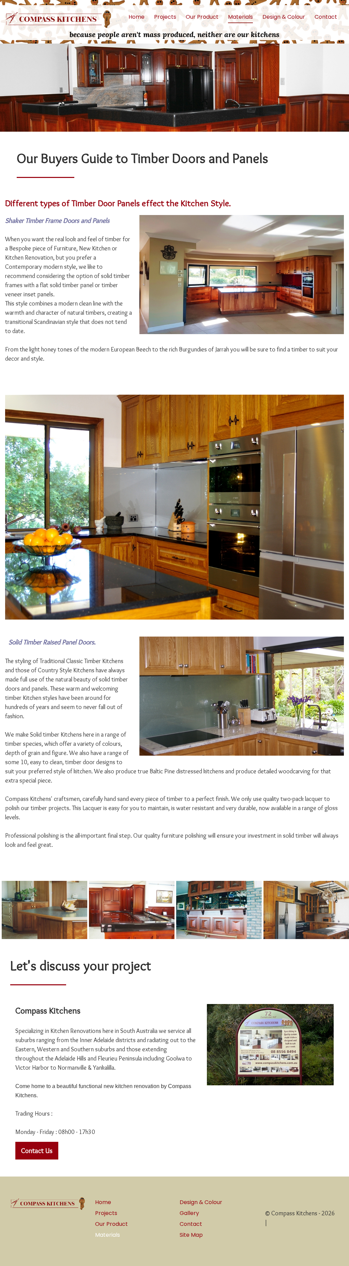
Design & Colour (283, 17)
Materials (240, 17)
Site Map (191, 1235)
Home (136, 17)
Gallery (189, 1213)
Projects (165, 17)
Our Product (202, 17)
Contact (326, 17)
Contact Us (36, 1151)
